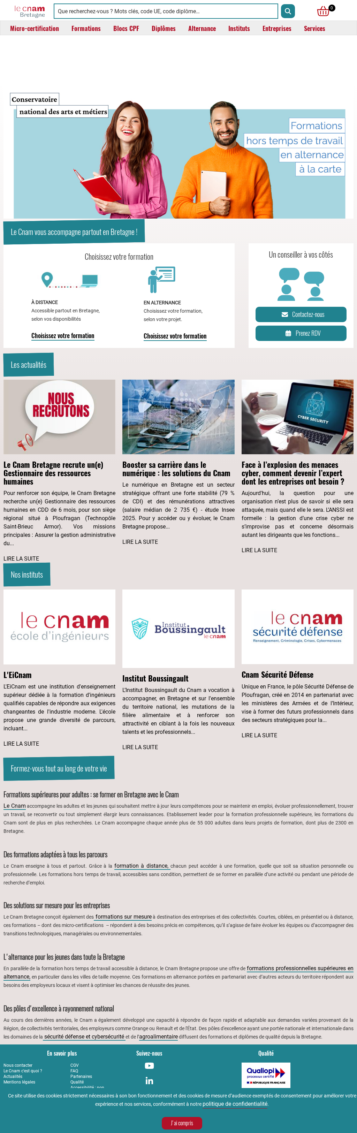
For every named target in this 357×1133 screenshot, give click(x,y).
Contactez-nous (308, 314)
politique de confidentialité (235, 1104)
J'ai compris (182, 1123)
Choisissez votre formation (62, 335)
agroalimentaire (158, 1036)
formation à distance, (142, 865)
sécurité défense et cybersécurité (84, 1036)
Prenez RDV (308, 333)
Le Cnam (14, 806)
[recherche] (288, 11)
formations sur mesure (122, 916)
